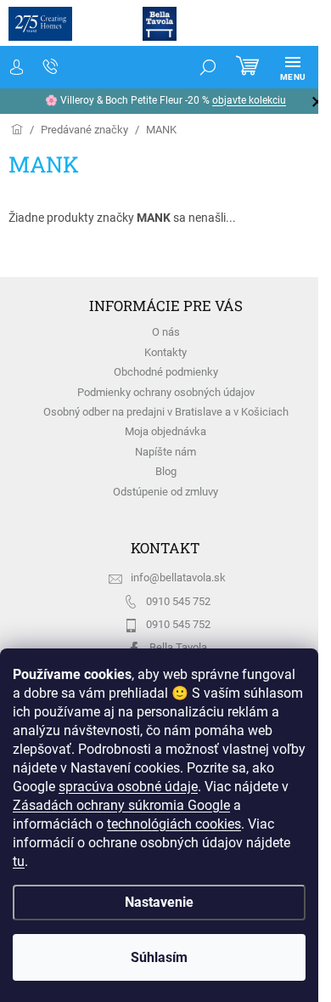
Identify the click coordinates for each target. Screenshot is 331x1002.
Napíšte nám (165, 451)
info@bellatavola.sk (178, 577)
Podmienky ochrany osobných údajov (166, 392)
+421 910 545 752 (51, 67)
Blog (166, 471)
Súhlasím (159, 957)
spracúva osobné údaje (128, 786)
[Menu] (293, 67)
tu (19, 861)
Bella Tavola (178, 647)
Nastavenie (159, 902)
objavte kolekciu (249, 100)
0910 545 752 (178, 601)
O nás (166, 332)
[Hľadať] (208, 67)
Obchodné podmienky (166, 371)
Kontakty (165, 352)
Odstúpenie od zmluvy (165, 491)
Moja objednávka (165, 431)
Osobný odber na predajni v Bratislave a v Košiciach (166, 411)
